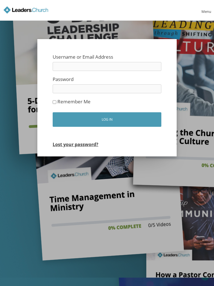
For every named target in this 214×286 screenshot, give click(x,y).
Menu (206, 11)
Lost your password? (75, 144)
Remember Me (73, 101)
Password (63, 79)
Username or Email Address (83, 57)
